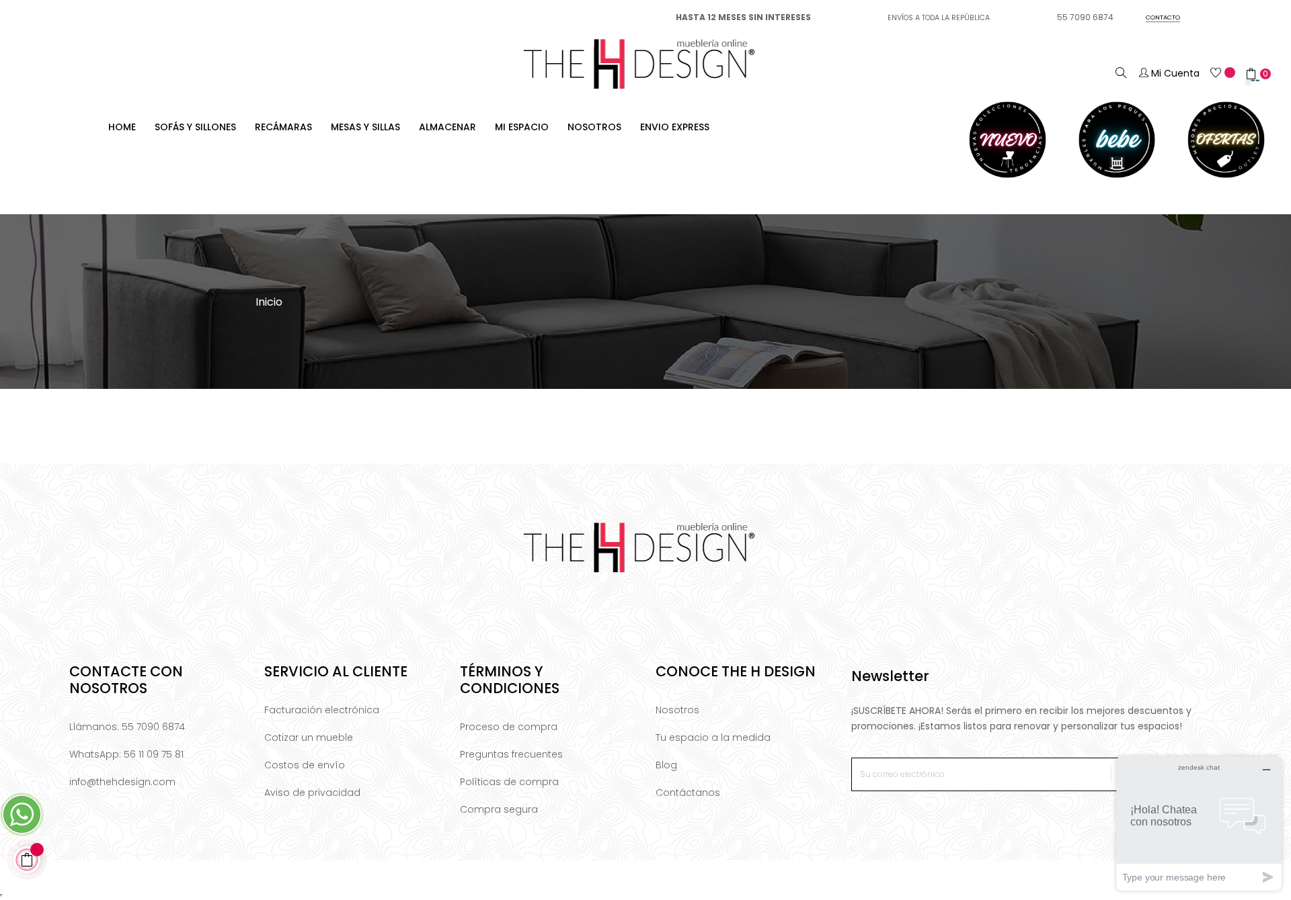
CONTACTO (1163, 17)
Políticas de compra (509, 782)
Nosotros (677, 710)
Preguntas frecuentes (511, 754)
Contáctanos (688, 792)
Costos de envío (304, 765)
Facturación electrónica (321, 710)
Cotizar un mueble (308, 737)
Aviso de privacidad (312, 792)
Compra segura (499, 809)
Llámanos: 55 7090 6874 (127, 726)
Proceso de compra (508, 726)
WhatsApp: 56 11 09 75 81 (126, 754)
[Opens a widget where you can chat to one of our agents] (1198, 823)
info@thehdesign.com (122, 782)
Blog (666, 765)
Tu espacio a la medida (713, 737)
